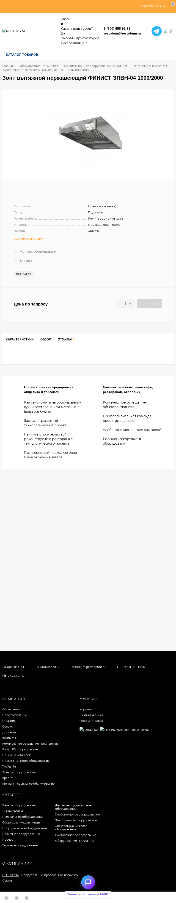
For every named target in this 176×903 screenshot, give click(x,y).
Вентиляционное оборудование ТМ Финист (95, 66)
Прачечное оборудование (21, 834)
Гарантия (9, 720)
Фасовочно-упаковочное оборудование (73, 807)
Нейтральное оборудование (22, 816)
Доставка (9, 732)
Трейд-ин (27, 261)
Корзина (86, 709)
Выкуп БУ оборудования (20, 749)
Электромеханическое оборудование (71, 827)
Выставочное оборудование (75, 835)
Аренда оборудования (18, 772)
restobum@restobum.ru (122, 33)
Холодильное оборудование (76, 820)
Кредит (7, 778)
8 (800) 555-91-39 (117, 28)
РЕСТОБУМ (10, 875)
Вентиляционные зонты (150, 66)
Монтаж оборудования (38, 252)
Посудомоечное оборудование (24, 828)
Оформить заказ (91, 720)
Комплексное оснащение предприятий (30, 743)
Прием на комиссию (16, 755)
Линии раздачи (13, 811)
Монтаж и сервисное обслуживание (28, 783)
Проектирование (14, 715)
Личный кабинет (91, 715)
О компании (11, 709)
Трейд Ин (9, 766)
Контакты (9, 738)
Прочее (7, 839)
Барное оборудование (18, 805)
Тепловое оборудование (20, 845)
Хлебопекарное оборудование (77, 814)
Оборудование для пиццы (21, 822)
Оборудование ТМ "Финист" (39, 66)
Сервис (7, 726)
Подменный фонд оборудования (26, 760)
